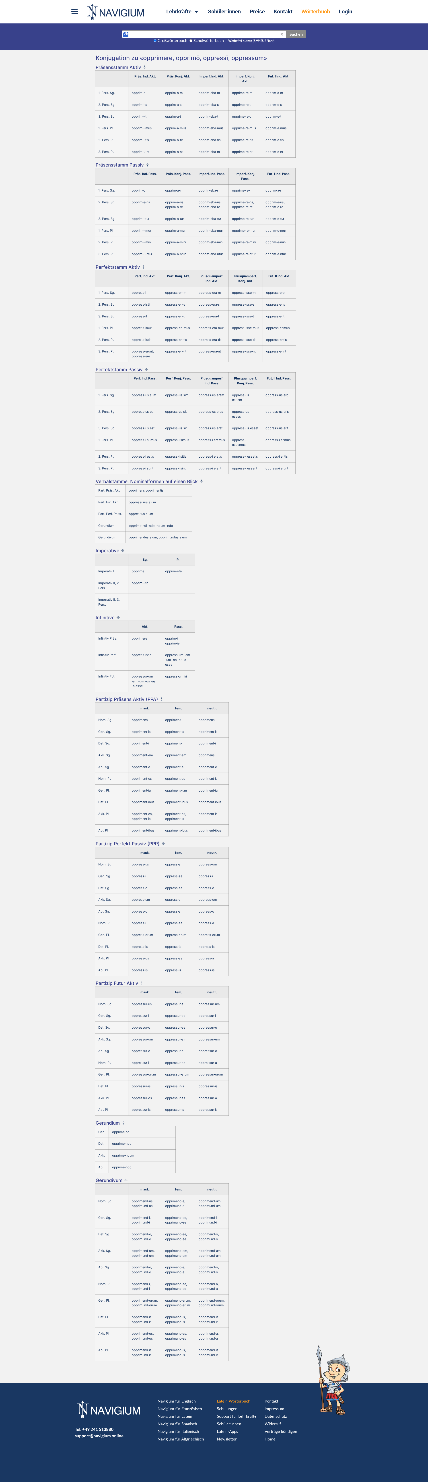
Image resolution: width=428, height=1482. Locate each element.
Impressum (274, 1409)
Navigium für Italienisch (178, 1432)
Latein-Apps (227, 1432)
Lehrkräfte (178, 11)
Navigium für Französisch (180, 1409)
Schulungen (227, 1409)
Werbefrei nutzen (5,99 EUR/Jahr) (251, 41)
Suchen (296, 34)
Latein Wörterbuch (233, 1401)
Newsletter (227, 1439)
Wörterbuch (315, 11)
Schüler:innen (224, 11)
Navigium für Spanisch (177, 1424)
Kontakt (283, 11)
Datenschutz (276, 1417)
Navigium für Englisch (177, 1401)
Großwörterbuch (172, 41)
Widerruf (273, 1424)
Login (345, 11)
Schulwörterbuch (208, 41)
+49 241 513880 (97, 1429)
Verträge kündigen (281, 1432)
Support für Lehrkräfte (237, 1417)
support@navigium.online (99, 1435)
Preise (257, 11)
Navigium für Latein (175, 1417)
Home (270, 1439)
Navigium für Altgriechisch (181, 1439)
